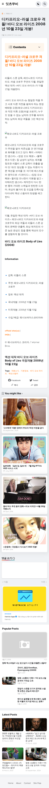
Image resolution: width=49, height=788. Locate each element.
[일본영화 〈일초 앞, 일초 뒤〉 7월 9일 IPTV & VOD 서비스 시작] (24, 449)
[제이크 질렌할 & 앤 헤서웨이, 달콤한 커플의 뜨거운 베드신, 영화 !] (9, 701)
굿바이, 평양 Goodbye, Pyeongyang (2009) (27, 668)
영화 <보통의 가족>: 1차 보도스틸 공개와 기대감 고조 (31, 679)
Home (10, 783)
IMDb (7, 334)
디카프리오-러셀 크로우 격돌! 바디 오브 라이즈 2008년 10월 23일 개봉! (23, 61)
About (18, 783)
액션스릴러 (13, 373)
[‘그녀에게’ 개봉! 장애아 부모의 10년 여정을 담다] (24, 412)
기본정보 (24, 371)
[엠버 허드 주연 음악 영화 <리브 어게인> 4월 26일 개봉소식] (24, 490)
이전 (43, 582)
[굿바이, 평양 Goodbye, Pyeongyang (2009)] (9, 670)
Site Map (37, 783)
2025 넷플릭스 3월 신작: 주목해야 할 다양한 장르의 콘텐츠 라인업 (12, 736)
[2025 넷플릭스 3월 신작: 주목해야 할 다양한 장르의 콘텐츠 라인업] (12, 724)
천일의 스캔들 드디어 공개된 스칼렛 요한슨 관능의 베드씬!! (31, 689)
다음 (6, 582)
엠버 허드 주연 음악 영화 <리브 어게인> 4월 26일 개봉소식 (24, 507)
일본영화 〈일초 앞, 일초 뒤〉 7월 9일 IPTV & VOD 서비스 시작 (22, 467)
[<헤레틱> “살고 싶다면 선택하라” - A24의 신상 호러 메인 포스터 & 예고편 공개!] (36, 724)
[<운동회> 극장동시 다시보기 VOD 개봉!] (24, 530)
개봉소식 (9, 13)
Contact (27, 783)
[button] (4, 4)
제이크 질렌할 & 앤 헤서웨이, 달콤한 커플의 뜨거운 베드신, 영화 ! (31, 700)
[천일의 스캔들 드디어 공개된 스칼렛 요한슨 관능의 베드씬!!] (9, 691)
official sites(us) (12, 331)
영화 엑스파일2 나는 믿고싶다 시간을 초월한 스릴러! (24, 663)
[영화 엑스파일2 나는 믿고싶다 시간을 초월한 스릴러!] (24, 645)
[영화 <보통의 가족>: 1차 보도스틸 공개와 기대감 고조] (9, 680)
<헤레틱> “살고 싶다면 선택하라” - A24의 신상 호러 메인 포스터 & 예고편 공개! (36, 737)
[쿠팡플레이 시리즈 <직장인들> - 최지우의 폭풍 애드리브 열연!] (12, 754)
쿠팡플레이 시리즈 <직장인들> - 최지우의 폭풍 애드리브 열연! (12, 765)
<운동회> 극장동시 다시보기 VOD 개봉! (20, 547)
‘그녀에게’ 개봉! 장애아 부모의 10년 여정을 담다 (23, 428)
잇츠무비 (12, 4)
